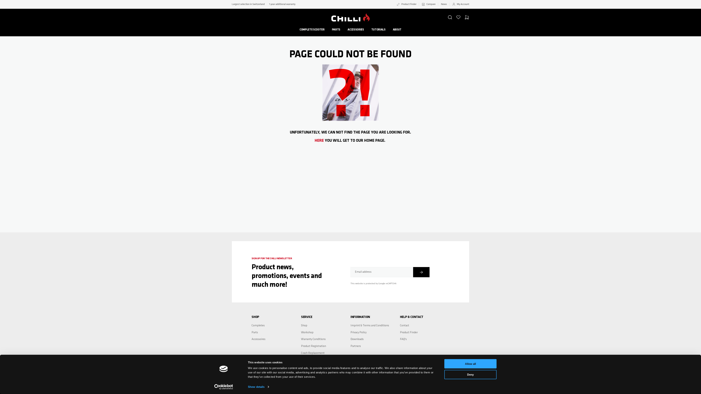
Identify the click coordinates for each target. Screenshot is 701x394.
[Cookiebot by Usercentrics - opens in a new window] (224, 387)
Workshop (307, 332)
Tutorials (378, 29)
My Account (463, 4)
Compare (431, 4)
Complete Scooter (312, 29)
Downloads (357, 339)
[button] (450, 17)
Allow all (470, 363)
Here (319, 141)
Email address (363, 272)
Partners (355, 346)
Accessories (356, 29)
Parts (336, 29)
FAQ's (403, 339)
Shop (304, 325)
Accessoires (258, 339)
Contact (404, 325)
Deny (470, 374)
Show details (256, 386)
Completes (258, 325)
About (397, 29)
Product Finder (408, 4)
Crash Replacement (313, 353)
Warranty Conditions (313, 339)
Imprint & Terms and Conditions (369, 325)
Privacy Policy (358, 332)
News (444, 4)
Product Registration (313, 346)
